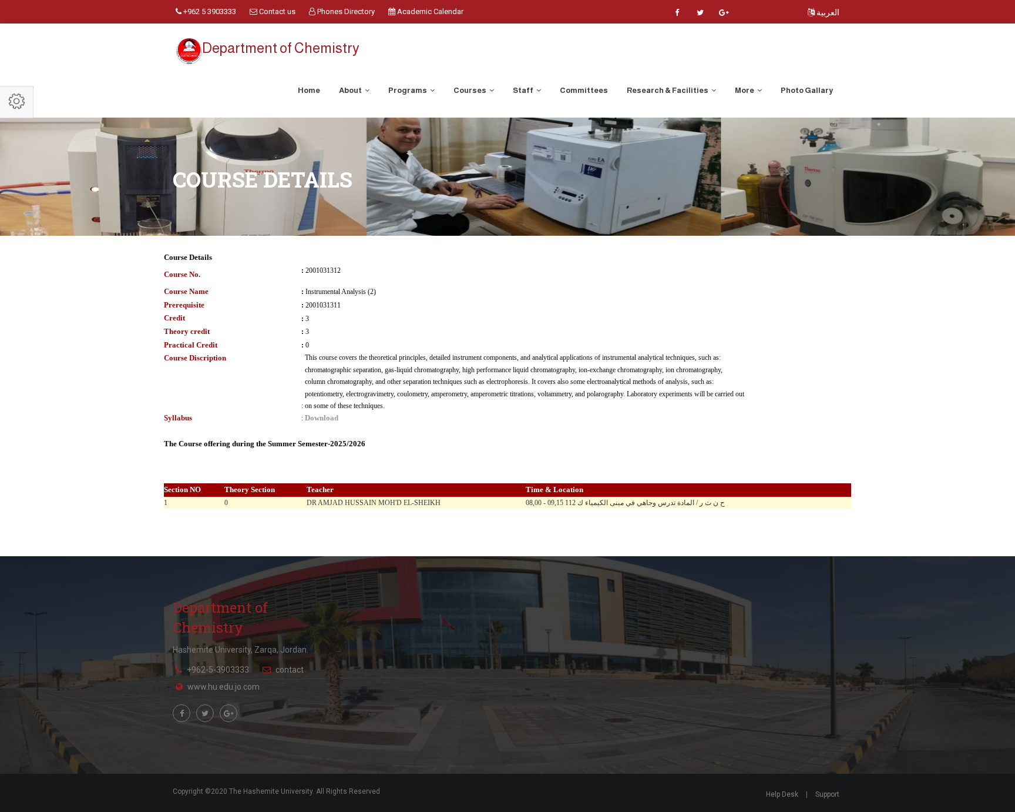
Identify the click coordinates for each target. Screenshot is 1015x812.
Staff (524, 90)
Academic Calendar (429, 11)
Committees (584, 90)
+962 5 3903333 (209, 11)
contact (289, 669)
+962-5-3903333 (218, 669)
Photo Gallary (807, 90)
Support (827, 794)
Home (309, 90)
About (351, 90)
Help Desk (782, 794)
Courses (470, 90)
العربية (827, 12)
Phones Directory (345, 11)
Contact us (276, 11)
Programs (408, 90)
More (745, 90)
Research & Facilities (668, 90)
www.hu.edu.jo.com (223, 686)
